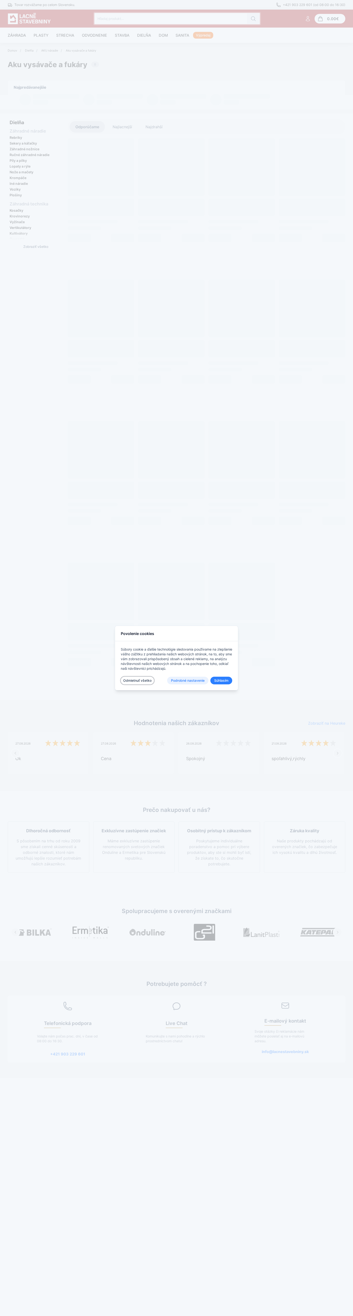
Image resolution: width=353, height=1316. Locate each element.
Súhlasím (221, 680)
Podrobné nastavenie (188, 680)
